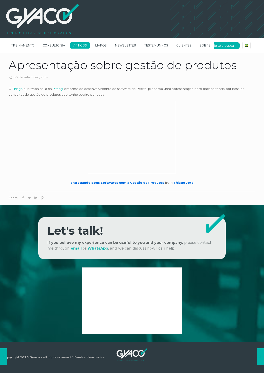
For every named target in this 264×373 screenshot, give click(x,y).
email (76, 248)
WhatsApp (97, 248)
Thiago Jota (183, 183)
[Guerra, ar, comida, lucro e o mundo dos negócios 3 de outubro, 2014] (260, 356)
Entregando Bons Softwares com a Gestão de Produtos (117, 183)
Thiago (17, 89)
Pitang (58, 89)
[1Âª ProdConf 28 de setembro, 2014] (3, 356)
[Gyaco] (42, 19)
